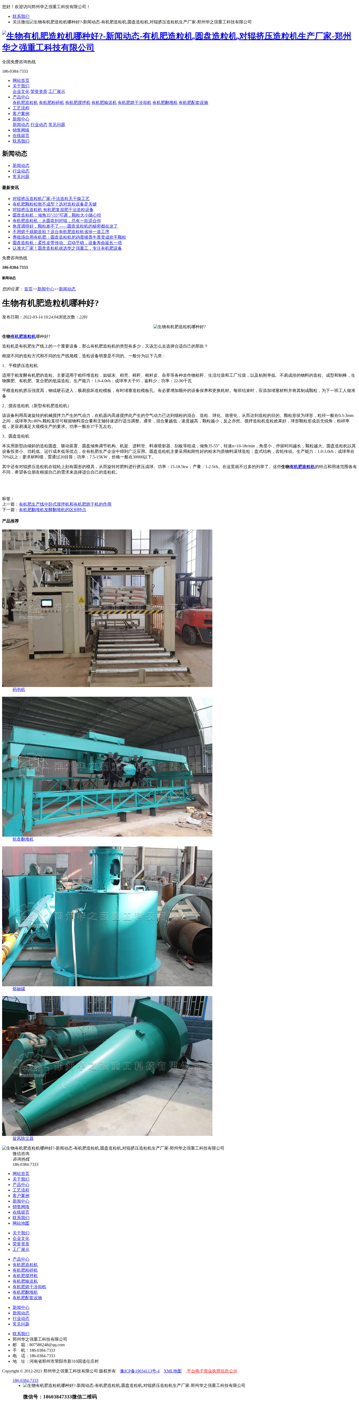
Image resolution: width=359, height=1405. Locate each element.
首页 (28, 289)
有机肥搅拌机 (77, 102)
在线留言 (21, 135)
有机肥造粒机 (25, 102)
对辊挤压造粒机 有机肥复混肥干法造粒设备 (53, 209)
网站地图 (21, 1223)
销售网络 (21, 130)
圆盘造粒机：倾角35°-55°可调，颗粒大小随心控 (57, 215)
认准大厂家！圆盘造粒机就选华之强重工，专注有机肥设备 (67, 248)
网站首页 (21, 80)
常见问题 (56, 124)
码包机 (19, 689)
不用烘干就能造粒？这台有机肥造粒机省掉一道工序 (61, 231)
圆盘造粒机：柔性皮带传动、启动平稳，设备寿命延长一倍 (67, 242)
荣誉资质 (38, 91)
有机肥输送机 (104, 102)
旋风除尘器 (23, 1138)
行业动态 (38, 124)
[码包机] (107, 685)
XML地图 (173, 1371)
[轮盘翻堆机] (107, 835)
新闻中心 (21, 119)
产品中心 (21, 97)
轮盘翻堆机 (23, 839)
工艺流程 (21, 108)
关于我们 (21, 86)
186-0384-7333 (25, 1380)
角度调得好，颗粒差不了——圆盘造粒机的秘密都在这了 (65, 226)
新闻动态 (21, 124)
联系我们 (21, 16)
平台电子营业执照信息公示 (211, 1371)
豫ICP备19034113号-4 (140, 1371)
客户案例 (21, 113)
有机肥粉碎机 (51, 102)
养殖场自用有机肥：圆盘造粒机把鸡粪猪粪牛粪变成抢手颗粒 (69, 237)
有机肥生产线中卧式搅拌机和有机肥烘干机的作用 (65, 504)
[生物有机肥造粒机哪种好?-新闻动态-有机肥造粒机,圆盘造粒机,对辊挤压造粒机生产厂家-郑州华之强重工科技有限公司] (179, 47)
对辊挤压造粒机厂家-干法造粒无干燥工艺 (51, 198)
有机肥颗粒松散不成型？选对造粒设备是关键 (55, 204)
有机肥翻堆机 (165, 102)
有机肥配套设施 (193, 102)
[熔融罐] (107, 985)
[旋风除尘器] (107, 1134)
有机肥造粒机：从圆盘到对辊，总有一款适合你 (57, 220)
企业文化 (21, 91)
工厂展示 (56, 91)
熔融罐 (19, 989)
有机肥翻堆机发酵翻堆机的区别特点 (52, 509)
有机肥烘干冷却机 (134, 102)
